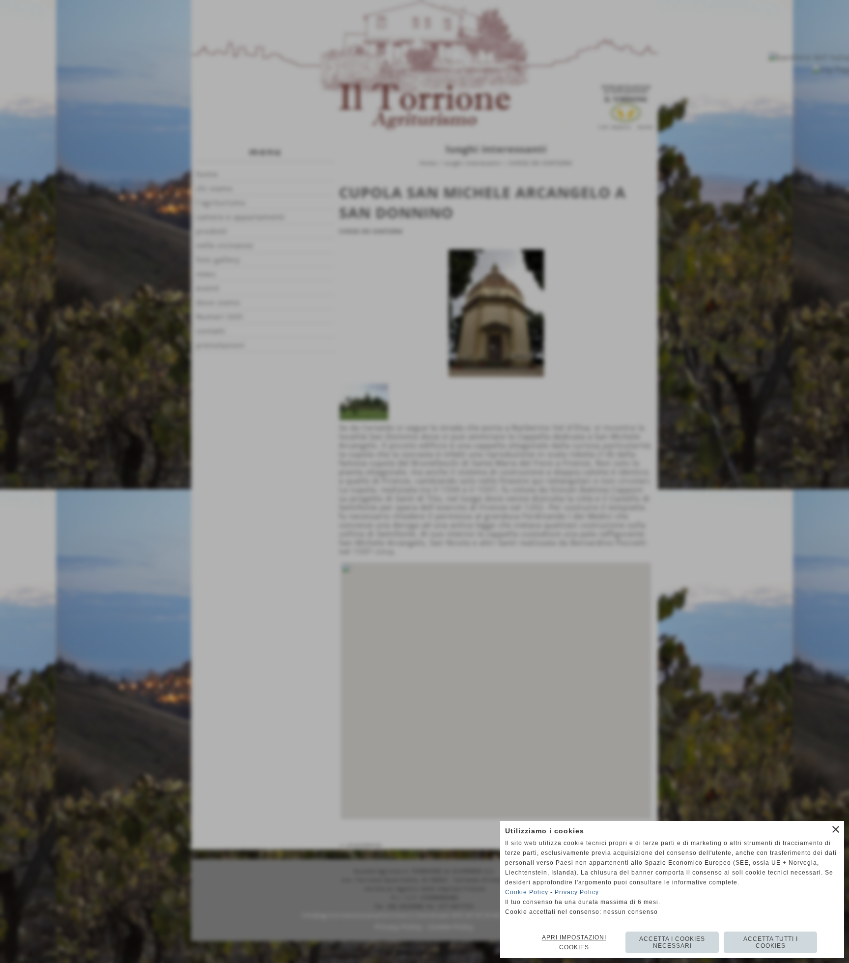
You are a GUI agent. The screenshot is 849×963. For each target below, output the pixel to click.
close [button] (836, 829)
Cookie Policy (526, 892)
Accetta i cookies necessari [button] (672, 942)
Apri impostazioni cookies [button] (574, 942)
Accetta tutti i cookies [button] (770, 942)
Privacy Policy (577, 892)
